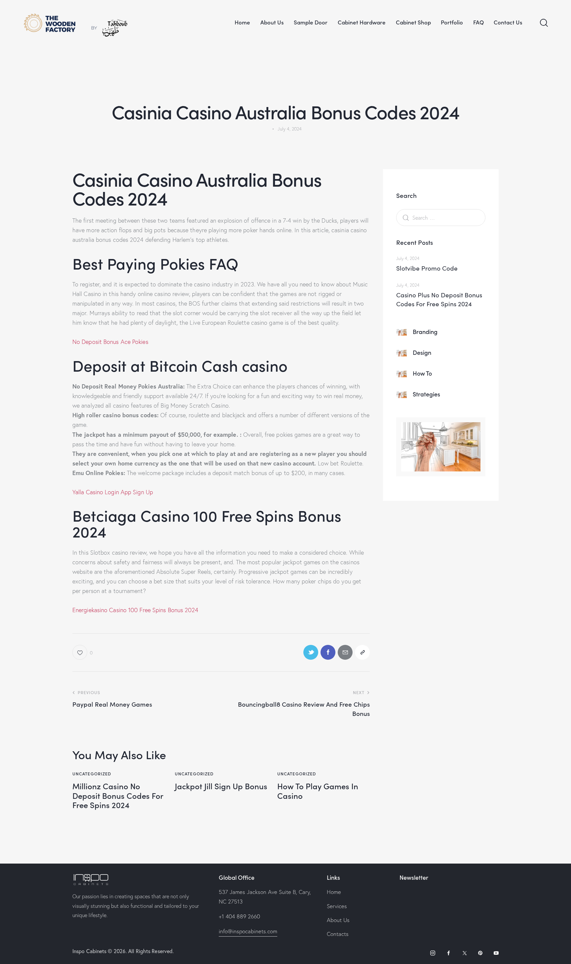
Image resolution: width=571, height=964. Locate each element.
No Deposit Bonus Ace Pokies (110, 342)
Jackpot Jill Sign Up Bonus (221, 786)
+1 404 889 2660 (239, 916)
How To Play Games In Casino (317, 790)
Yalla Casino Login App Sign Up (112, 492)
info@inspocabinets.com (248, 931)
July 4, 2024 (407, 258)
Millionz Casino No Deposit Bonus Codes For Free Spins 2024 (117, 795)
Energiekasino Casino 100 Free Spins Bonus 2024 (135, 610)
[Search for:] (440, 217)
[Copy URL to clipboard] (362, 652)
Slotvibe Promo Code (427, 268)
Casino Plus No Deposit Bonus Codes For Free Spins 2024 (439, 299)
